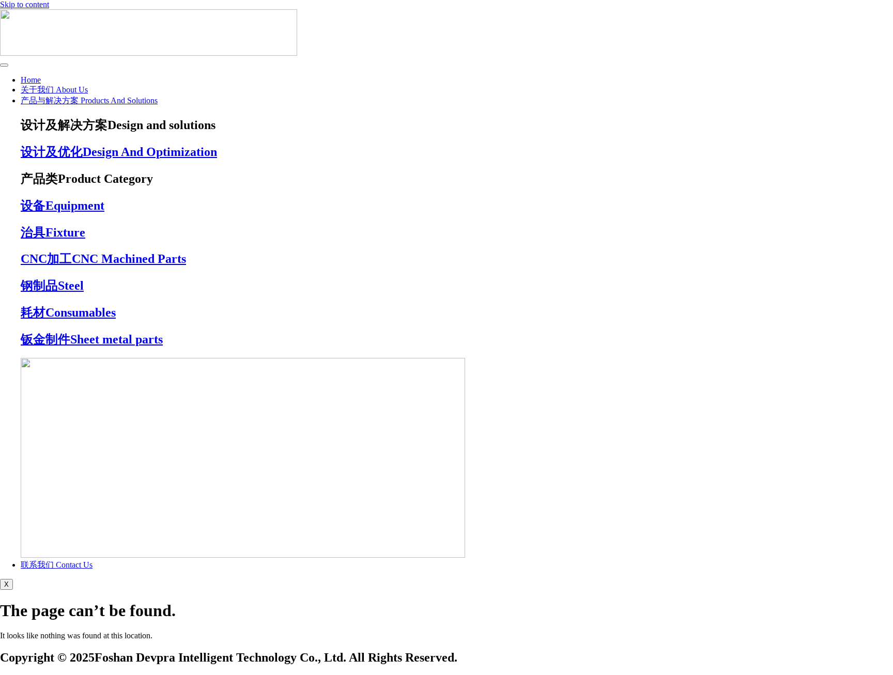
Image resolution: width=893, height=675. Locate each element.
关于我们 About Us (54, 89)
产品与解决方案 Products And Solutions (89, 100)
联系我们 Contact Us (57, 564)
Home (31, 79)
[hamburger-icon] (4, 65)
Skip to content (24, 4)
